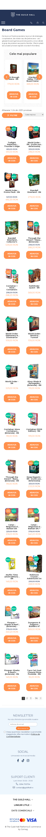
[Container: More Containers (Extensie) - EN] (12, 419)
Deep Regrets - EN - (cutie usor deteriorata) (34, 479)
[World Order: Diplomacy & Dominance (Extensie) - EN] (12, 324)
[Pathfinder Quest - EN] (34, 276)
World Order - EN (12, 383)
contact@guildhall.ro (24, 788)
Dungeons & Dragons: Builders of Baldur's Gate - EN (34, 624)
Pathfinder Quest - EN (34, 287)
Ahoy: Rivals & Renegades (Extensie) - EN (34, 383)
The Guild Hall (22, 799)
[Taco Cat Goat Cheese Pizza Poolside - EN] (34, 660)
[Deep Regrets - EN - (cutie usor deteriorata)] (34, 467)
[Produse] (3, 23)
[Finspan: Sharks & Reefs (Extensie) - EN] (12, 660)
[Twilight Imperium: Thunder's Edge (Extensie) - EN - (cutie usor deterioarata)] (12, 132)
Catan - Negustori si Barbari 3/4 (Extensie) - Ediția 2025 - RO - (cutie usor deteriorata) (12, 527)
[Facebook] (18, 760)
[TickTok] (23, 760)
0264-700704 (24, 784)
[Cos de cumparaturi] (37, 22)
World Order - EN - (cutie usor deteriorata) (34, 144)
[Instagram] (28, 760)
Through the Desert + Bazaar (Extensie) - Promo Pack (34, 240)
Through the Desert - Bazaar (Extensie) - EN (12, 479)
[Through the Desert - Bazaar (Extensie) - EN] (12, 467)
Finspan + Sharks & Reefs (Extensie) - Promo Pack (11, 624)
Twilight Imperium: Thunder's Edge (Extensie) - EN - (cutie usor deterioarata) (12, 144)
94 (36, 698)
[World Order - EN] (12, 371)
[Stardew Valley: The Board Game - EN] (32, 68)
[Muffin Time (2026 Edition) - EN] (12, 564)
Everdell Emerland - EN (34, 191)
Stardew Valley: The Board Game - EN (33, 79)
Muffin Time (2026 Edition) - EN (11, 577)
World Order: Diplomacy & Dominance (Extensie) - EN (12, 335)
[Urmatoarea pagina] (40, 698)
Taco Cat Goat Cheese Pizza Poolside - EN (34, 672)
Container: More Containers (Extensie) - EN (12, 431)
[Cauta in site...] (43, 22)
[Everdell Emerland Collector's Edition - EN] (12, 228)
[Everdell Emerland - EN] (34, 180)
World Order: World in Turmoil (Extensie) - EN (34, 335)
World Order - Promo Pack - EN (12, 191)
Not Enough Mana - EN (13, 78)
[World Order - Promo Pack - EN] (12, 180)
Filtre (13, 115)
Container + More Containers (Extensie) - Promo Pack (12, 288)
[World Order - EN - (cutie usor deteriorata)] (34, 132)
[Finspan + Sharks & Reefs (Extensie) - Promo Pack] (12, 612)
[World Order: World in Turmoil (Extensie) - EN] (34, 324)
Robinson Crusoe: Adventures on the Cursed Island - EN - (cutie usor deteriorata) (34, 577)
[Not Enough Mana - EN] (13, 68)
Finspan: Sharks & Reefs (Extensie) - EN (12, 672)
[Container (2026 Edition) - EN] (34, 419)
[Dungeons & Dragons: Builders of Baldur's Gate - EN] (34, 612)
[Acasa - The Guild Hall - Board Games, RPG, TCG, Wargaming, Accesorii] (23, 15)
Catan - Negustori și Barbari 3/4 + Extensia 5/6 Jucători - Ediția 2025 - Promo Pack (34, 527)
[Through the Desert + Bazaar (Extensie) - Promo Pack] (34, 228)
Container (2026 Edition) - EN (34, 430)
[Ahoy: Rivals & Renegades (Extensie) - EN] (34, 371)
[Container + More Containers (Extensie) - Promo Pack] (12, 276)
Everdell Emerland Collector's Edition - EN (12, 240)
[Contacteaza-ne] (31, 22)
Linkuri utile (22, 805)
